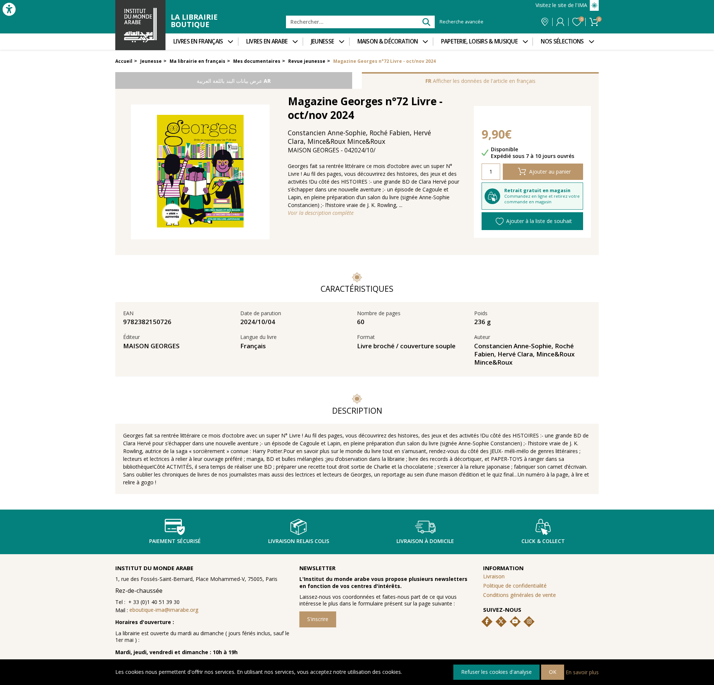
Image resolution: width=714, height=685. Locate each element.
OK (552, 671)
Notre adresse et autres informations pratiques (544, 22)
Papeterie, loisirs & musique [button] (479, 41)
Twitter (501, 621)
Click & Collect (543, 541)
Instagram (529, 621)
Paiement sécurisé (175, 541)
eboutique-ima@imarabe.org (163, 609)
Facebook (487, 621)
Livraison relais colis (298, 541)
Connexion (560, 22)
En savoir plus (582, 671)
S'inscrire (317, 619)
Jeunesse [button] (322, 41)
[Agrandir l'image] (200, 172)
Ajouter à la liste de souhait (539, 220)
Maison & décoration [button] (387, 41)
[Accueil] (140, 25)
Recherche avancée (461, 22)
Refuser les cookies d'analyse (496, 671)
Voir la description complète (321, 213)
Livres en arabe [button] (267, 41)
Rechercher (426, 22)
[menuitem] (201, 41)
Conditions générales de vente (519, 594)
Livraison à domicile (425, 541)
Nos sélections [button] (562, 41)
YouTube (515, 621)
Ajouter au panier (550, 171)
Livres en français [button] (198, 41)
